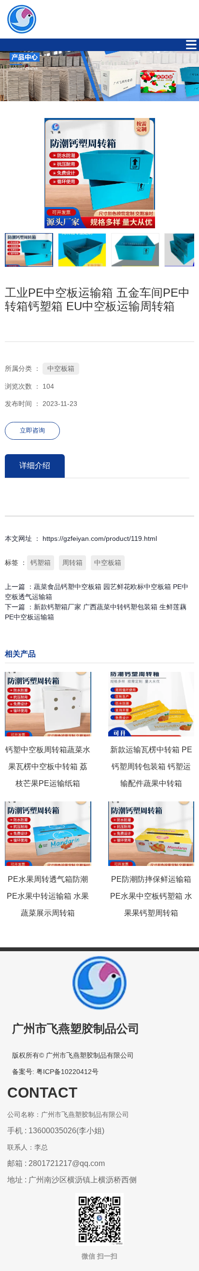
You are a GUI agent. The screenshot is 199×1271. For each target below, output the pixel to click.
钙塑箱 (40, 562)
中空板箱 (60, 368)
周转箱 (72, 562)
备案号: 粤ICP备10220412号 (55, 1071)
